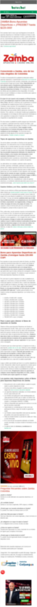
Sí (32, 14)
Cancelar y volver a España (19, 14)
